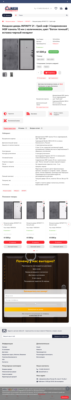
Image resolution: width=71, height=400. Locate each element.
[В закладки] (21, 201)
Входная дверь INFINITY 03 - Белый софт (12, 224)
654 (3, 359)
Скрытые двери (7, 374)
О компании (6, 349)
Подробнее (41, 394)
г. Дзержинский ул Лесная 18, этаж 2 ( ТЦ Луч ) (52, 379)
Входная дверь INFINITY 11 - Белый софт (35, 224)
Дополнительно (42, 344)
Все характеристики (42, 107)
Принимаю (65, 397)
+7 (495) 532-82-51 (42, 8)
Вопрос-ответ (36, 128)
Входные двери (10, 21)
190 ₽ (61, 84)
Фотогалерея (40, 357)
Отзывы (22, 128)
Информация (7, 344)
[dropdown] (3, 2)
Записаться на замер (35, 309)
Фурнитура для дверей (9, 377)
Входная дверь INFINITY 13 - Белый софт (58, 224)
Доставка (5, 352)
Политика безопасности (9, 357)
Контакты (5, 362)
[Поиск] (67, 15)
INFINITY (27, 21)
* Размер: (39, 56)
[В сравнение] (21, 205)
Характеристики (10, 128)
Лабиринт (20, 21)
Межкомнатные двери (9, 372)
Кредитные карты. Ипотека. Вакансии (14, 354)
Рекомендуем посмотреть (44, 354)
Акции (38, 347)
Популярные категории (11, 366)
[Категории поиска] (16, 15)
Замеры (4, 347)
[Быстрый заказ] (59, 72)
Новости (39, 349)
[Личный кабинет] (67, 2)
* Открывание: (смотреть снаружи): (47, 63)
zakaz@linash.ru (43, 372)
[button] (2, 224)
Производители (41, 352)
